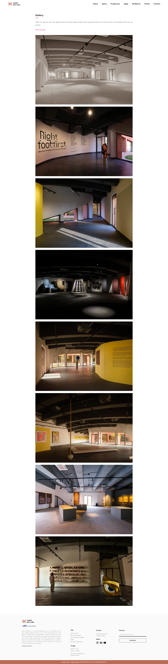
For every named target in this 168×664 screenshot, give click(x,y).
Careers (157, 4)
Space (104, 4)
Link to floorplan (40, 30)
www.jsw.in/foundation (27, 646)
